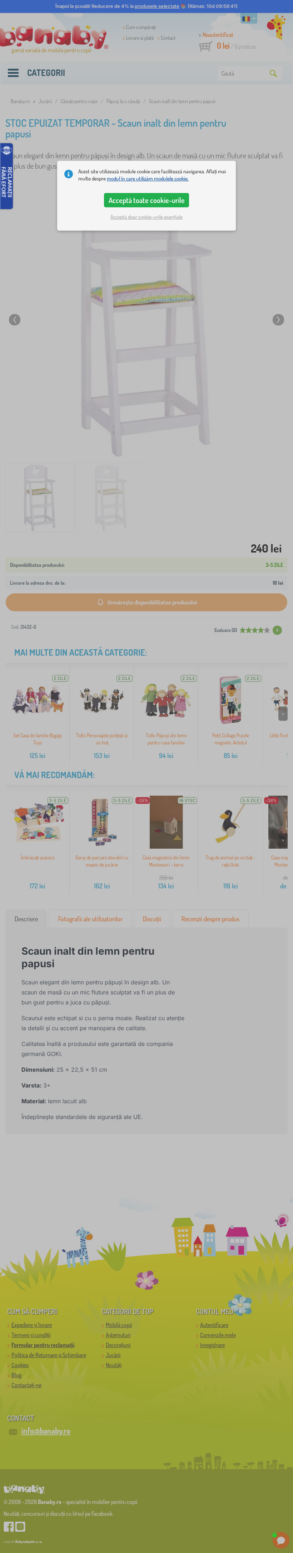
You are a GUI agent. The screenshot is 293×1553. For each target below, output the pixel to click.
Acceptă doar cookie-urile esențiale (146, 216)
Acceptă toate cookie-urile (147, 200)
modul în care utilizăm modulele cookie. (148, 178)
